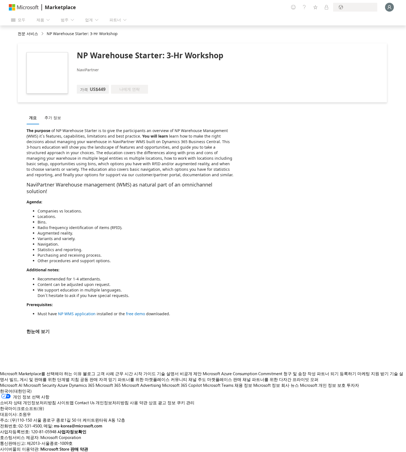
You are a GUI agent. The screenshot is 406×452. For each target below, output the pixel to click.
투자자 (353, 385)
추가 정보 (52, 117)
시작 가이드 (145, 373)
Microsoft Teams (218, 385)
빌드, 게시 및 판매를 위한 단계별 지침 (44, 379)
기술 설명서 (168, 373)
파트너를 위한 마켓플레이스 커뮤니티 (152, 379)
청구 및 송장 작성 (299, 373)
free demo (135, 313)
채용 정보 (243, 385)
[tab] (34, 117)
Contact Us (84, 402)
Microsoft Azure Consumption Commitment (243, 373)
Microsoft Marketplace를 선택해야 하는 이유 (41, 373)
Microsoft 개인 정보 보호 (323, 385)
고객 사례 (105, 373)
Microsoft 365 (108, 385)
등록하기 (348, 373)
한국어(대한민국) (16, 391)
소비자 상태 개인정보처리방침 (28, 402)
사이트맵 (65, 402)
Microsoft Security (39, 385)
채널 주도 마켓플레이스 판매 (214, 379)
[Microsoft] (24, 7)
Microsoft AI (11, 385)
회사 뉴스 (290, 385)
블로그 (89, 373)
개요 (33, 117)
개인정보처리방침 (112, 402)
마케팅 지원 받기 (373, 373)
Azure (62, 385)
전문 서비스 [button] (28, 33)
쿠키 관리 (185, 402)
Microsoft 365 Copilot (182, 385)
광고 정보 (167, 402)
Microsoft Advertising (141, 385)
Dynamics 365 (81, 385)
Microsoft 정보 (266, 385)
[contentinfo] (43, 34)
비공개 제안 (191, 373)
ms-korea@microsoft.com (78, 426)
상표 (153, 402)
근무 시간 (124, 373)
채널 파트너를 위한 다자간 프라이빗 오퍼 (280, 379)
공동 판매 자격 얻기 (98, 379)
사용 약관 (138, 402)
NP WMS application (77, 313)
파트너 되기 (328, 373)
